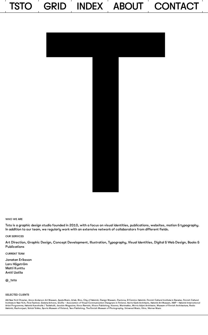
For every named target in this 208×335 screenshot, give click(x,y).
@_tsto (11, 280)
